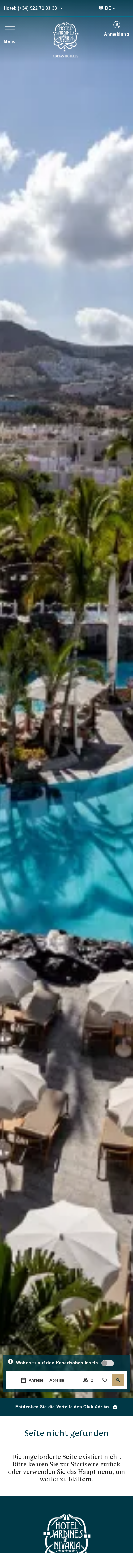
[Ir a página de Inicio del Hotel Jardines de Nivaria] (65, 39)
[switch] (107, 1363)
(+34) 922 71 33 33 (30, 8)
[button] (118, 1380)
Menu (10, 41)
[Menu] (10, 26)
